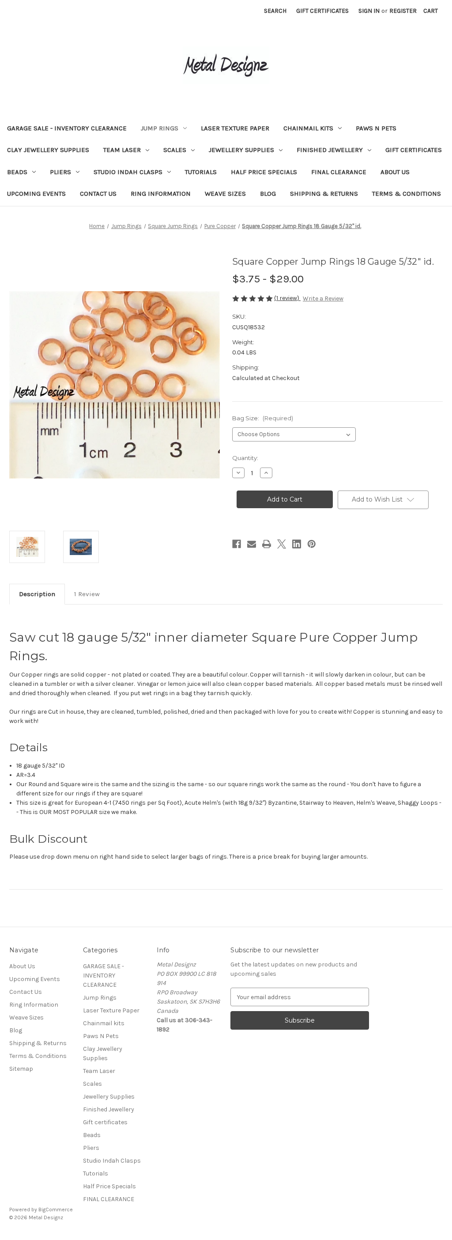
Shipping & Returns (324, 194)
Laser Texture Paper (235, 128)
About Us (395, 172)
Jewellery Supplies (241, 150)
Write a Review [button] (323, 298)
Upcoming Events (36, 194)
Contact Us (98, 194)
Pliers (60, 172)
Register (403, 11)
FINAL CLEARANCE (338, 172)
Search (275, 11)
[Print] (266, 544)
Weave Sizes (225, 194)
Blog (268, 194)
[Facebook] (236, 544)
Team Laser (122, 150)
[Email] (251, 544)
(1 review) (287, 298)
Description (37, 594)
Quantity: (245, 457)
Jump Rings (159, 128)
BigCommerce (55, 1209)
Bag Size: (262, 418)
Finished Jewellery (330, 150)
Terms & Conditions (406, 194)
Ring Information (161, 194)
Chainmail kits (308, 128)
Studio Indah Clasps (128, 172)
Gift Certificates (322, 11)
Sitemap (21, 1069)
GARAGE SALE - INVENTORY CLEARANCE (67, 128)
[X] (281, 544)
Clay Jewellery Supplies (48, 150)
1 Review (87, 594)
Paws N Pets (376, 128)
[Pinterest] (311, 544)
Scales (174, 150)
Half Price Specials (264, 172)
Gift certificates (413, 150)
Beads (17, 172)
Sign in (369, 11)
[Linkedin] (296, 544)
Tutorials (201, 172)
